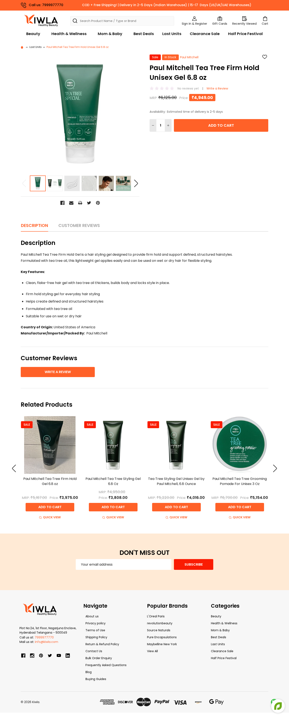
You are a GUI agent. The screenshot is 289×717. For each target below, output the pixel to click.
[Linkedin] (68, 655)
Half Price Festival (245, 33)
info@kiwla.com (46, 642)
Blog (88, 672)
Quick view (52, 517)
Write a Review (217, 88)
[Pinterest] (98, 203)
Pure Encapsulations (162, 637)
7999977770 (44, 637)
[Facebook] (62, 203)
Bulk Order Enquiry (98, 658)
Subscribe (193, 564)
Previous (24, 183)
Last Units (171, 33)
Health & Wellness (69, 33)
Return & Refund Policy (102, 644)
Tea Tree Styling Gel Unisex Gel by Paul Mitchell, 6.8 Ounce (176, 481)
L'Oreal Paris (156, 616)
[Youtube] (59, 655)
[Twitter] (89, 203)
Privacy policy (95, 623)
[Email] (71, 203)
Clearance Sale (205, 33)
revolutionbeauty (159, 623)
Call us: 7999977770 (46, 5)
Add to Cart (221, 125)
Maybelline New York (162, 644)
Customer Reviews (79, 225)
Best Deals (143, 33)
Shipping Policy (96, 637)
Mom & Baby (110, 33)
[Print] (80, 203)
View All (152, 651)
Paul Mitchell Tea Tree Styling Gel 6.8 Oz (113, 481)
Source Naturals (158, 630)
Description (34, 225)
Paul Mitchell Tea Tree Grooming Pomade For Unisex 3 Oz (239, 481)
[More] (288, 6)
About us (92, 616)
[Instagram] (32, 655)
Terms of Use (95, 630)
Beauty (33, 33)
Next (136, 183)
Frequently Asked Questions (106, 665)
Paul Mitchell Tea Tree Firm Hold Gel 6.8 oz (50, 481)
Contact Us (93, 651)
